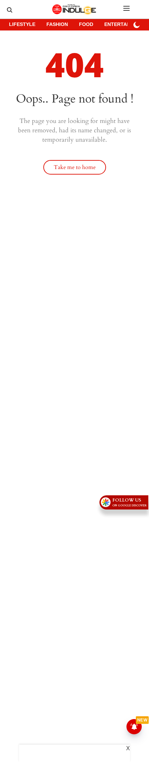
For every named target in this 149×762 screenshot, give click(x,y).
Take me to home (75, 167)
